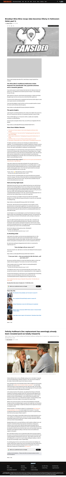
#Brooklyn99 (18, 171)
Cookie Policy (44, 467)
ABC (23, 1)
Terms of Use (33, 467)
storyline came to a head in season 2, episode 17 (24, 385)
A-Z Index (23, 469)
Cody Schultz (9, 339)
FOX (28, 1)
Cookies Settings (34, 469)
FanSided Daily (55, 465)
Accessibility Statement (12, 469)
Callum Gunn (9, 23)
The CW (34, 1)
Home (8, 322)
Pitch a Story (9, 467)
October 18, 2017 (25, 173)
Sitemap (42, 1)
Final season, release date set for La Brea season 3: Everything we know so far (24, 140)
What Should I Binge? (17, 1)
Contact (32, 465)
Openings (23, 465)
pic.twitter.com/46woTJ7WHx (13, 265)
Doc (11, 457)
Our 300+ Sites (45, 465)
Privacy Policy (24, 467)
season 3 (27, 446)
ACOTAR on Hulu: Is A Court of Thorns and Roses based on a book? (22, 138)
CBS (25, 1)
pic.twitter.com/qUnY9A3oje (27, 171)
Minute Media (7, 472)
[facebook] (57, 1)
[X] (59, 1)
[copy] (13, 26)
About (38, 1)
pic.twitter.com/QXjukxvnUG (13, 229)
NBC (31, 1)
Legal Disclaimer (55, 467)
